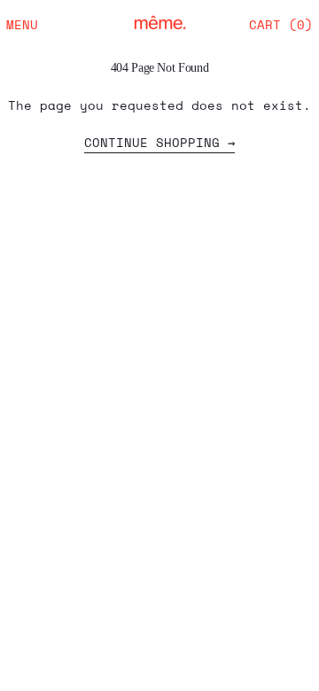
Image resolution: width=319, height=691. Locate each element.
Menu (22, 24)
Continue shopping (152, 143)
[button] (281, 24)
